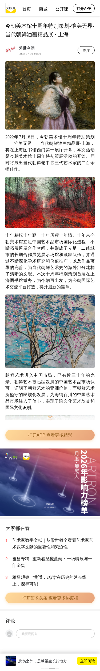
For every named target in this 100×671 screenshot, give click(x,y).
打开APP (84, 8)
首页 (26, 9)
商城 (43, 9)
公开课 (61, 9)
